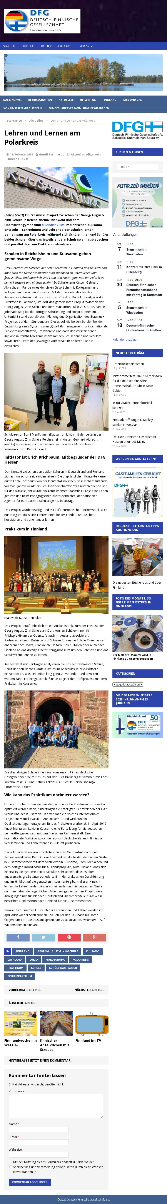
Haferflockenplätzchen (128, 364)
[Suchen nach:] (137, 167)
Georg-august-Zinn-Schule (57, 951)
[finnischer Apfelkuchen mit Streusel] (56, 1034)
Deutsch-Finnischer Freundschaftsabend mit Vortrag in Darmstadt (144, 289)
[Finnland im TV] (92, 1034)
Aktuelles (66, 100)
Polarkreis (80, 959)
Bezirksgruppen (40, 100)
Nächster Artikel (89, 990)
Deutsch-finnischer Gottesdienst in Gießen (143, 327)
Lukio (34, 959)
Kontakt (29, 46)
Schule (36, 968)
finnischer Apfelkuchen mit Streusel (54, 1045)
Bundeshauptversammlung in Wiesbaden (78, 108)
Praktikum (15, 968)
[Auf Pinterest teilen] (69, 937)
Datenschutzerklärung (56, 46)
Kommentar (17, 1091)
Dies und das (132, 100)
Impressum (86, 46)
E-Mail (13, 1137)
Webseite (15, 1149)
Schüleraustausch (63, 968)
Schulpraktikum (20, 976)
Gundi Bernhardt (51, 154)
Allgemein (93, 154)
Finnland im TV (88, 1040)
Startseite (10, 46)
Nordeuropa (55, 959)
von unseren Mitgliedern (22, 108)
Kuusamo (92, 951)
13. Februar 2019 (21, 154)
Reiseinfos (88, 100)
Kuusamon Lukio (53, 225)
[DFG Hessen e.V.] (83, 73)
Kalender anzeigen (125, 339)
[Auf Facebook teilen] (18, 937)
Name (13, 1124)
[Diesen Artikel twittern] (43, 937)
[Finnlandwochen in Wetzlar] (20, 1034)
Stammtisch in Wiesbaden (136, 251)
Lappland (15, 959)
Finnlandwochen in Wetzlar (20, 1042)
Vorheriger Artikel (25, 990)
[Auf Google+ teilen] (94, 937)
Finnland (109, 100)
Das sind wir (12, 100)
